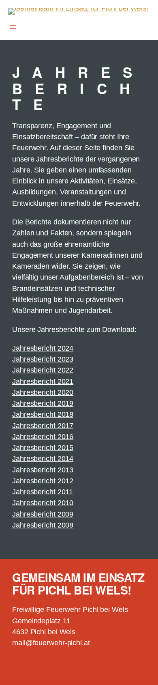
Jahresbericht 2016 (42, 437)
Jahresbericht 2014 (42, 459)
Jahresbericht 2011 (42, 492)
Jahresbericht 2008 (42, 525)
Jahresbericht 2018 (42, 414)
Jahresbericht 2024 (42, 348)
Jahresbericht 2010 (42, 503)
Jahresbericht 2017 (42, 426)
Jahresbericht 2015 (42, 448)
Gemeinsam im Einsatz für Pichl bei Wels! (78, 584)
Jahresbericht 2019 (42, 403)
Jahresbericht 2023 (42, 359)
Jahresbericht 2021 (42, 381)
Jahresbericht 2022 (42, 370)
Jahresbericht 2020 (42, 392)
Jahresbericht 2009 (42, 514)
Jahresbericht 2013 (42, 470)
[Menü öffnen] (13, 27)
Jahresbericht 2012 (42, 481)
